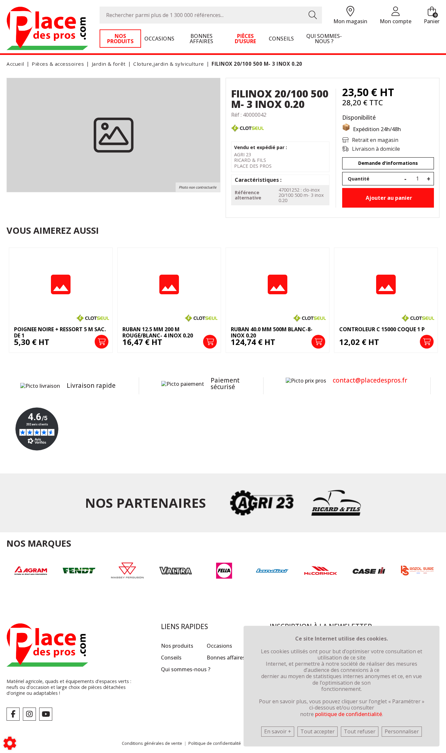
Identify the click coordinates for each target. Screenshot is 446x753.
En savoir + (277, 731)
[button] (255, 63)
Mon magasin (350, 21)
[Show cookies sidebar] (9, 743)
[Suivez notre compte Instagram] (29, 714)
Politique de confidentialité (214, 743)
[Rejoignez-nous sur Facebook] (13, 714)
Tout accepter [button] (317, 731)
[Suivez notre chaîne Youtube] (45, 714)
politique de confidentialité (348, 714)
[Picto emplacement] (350, 11)
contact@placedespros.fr (370, 380)
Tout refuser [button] (359, 731)
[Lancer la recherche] (313, 15)
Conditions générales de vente (152, 743)
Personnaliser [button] (402, 731)
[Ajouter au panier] (101, 342)
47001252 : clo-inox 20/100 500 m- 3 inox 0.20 (301, 195)
